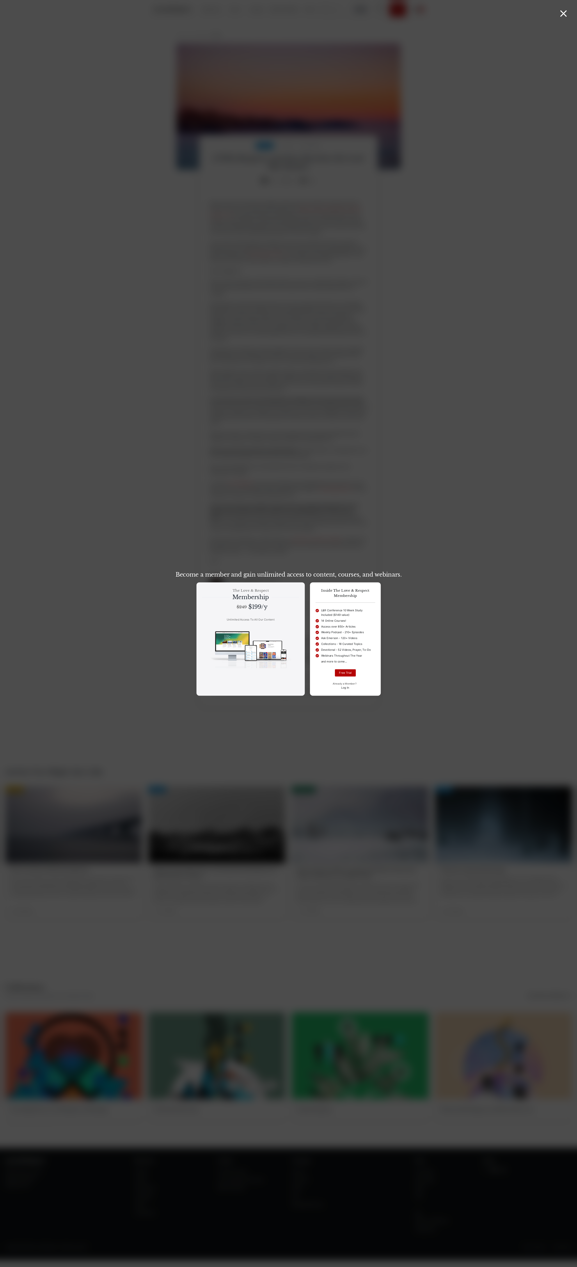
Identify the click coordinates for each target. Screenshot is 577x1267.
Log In (345, 688)
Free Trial (345, 673)
